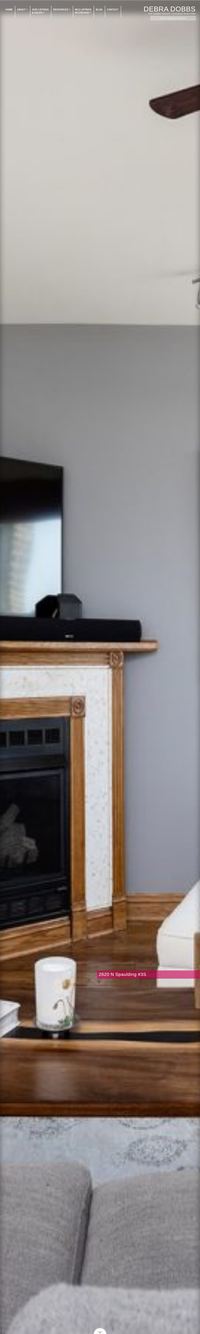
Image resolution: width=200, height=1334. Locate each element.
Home (9, 9)
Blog (99, 9)
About (21, 9)
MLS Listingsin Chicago (83, 11)
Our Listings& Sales (40, 11)
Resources (60, 9)
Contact (112, 9)
